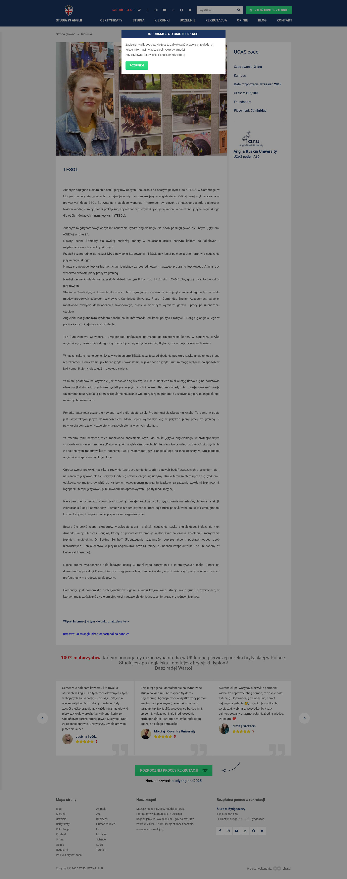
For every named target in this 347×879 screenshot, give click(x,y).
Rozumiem (137, 65)
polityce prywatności (172, 49)
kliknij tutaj (178, 54)
